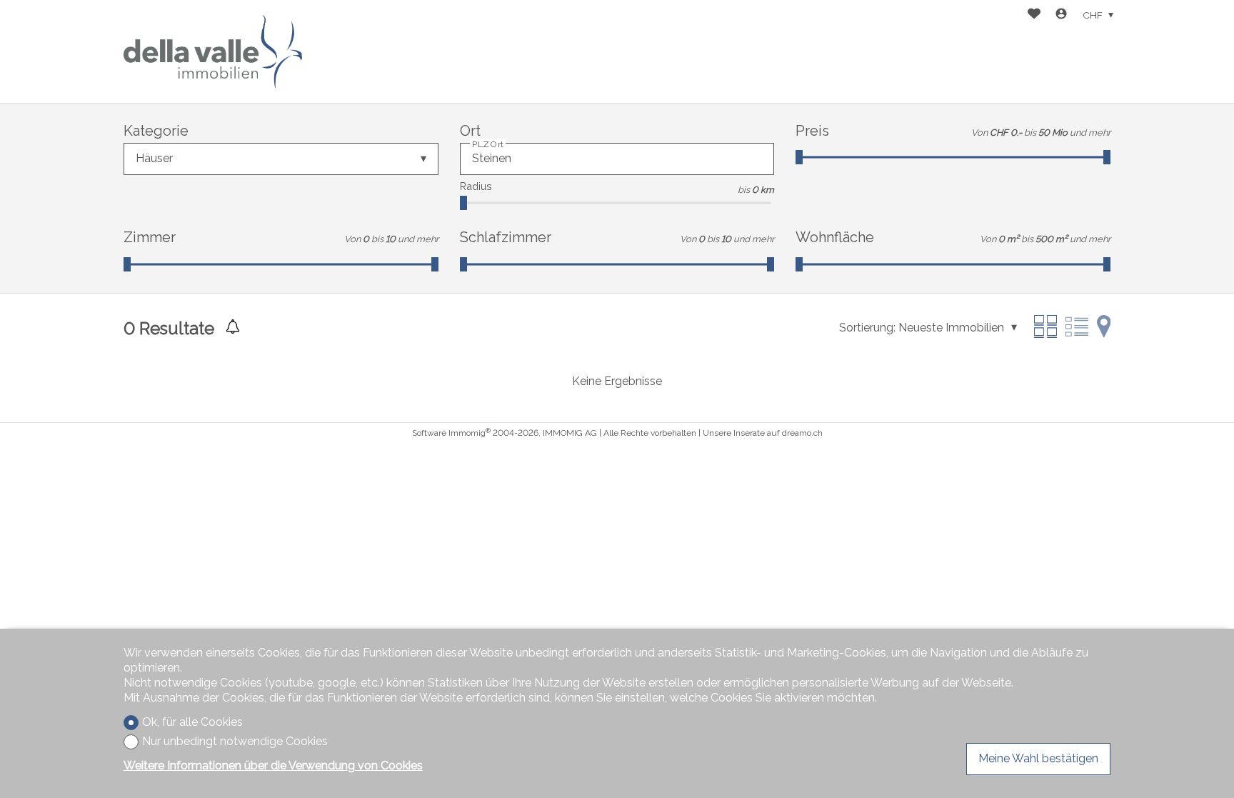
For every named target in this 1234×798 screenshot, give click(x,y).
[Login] (1061, 15)
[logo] (213, 51)
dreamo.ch (802, 433)
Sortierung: (867, 327)
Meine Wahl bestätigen (1038, 758)
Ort (470, 130)
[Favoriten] (1034, 15)
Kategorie (156, 130)
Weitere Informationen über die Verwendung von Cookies (273, 765)
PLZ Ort (487, 144)
